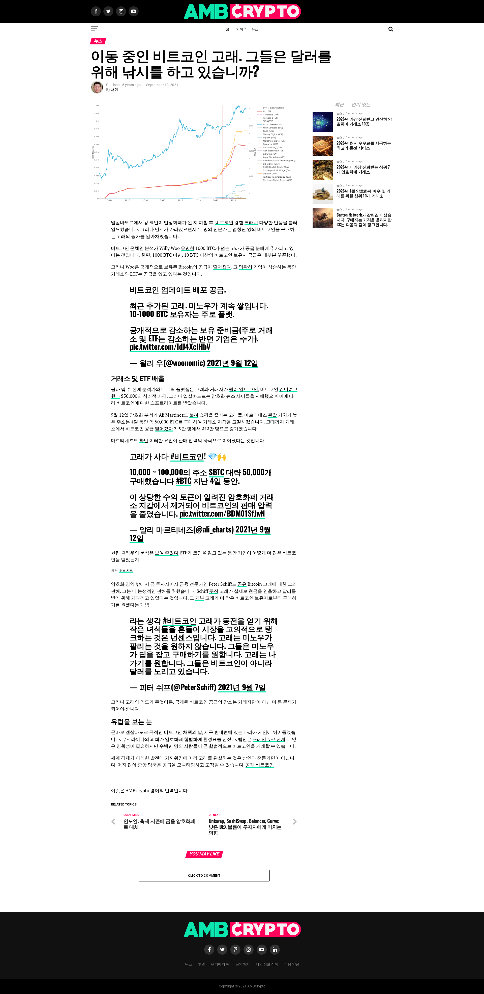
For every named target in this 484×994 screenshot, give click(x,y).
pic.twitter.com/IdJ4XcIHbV (170, 346)
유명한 (187, 248)
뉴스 (255, 29)
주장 (213, 591)
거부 (199, 598)
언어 (239, 29)
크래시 (251, 222)
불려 (193, 415)
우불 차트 (126, 571)
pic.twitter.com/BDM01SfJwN (222, 513)
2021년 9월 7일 (242, 686)
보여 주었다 (166, 553)
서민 (114, 90)
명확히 (245, 267)
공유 (242, 584)
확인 (143, 440)
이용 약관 (291, 963)
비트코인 (224, 222)
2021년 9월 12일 (232, 362)
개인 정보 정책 (267, 963)
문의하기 (242, 963)
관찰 (272, 415)
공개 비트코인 (260, 765)
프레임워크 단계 (269, 739)
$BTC (216, 471)
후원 (201, 963)
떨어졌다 (222, 267)
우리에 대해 (220, 963)
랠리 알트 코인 (243, 389)
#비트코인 (187, 456)
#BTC (184, 480)
